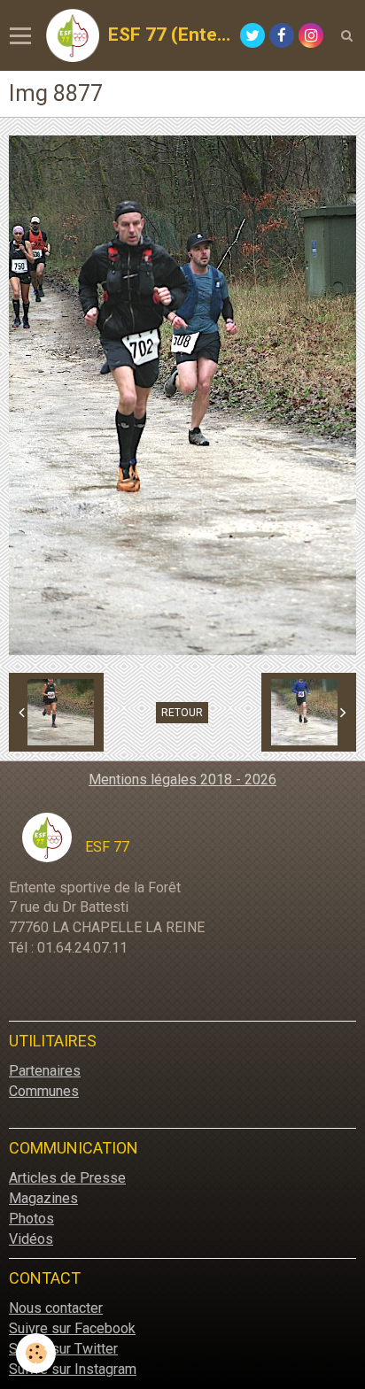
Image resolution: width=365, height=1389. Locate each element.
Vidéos (31, 1239)
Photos (31, 1218)
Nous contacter (56, 1308)
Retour (182, 712)
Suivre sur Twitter (63, 1348)
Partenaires (45, 1070)
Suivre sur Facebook (72, 1328)
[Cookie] (36, 1353)
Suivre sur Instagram (72, 1369)
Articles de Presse (67, 1177)
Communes (44, 1091)
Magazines (43, 1198)
